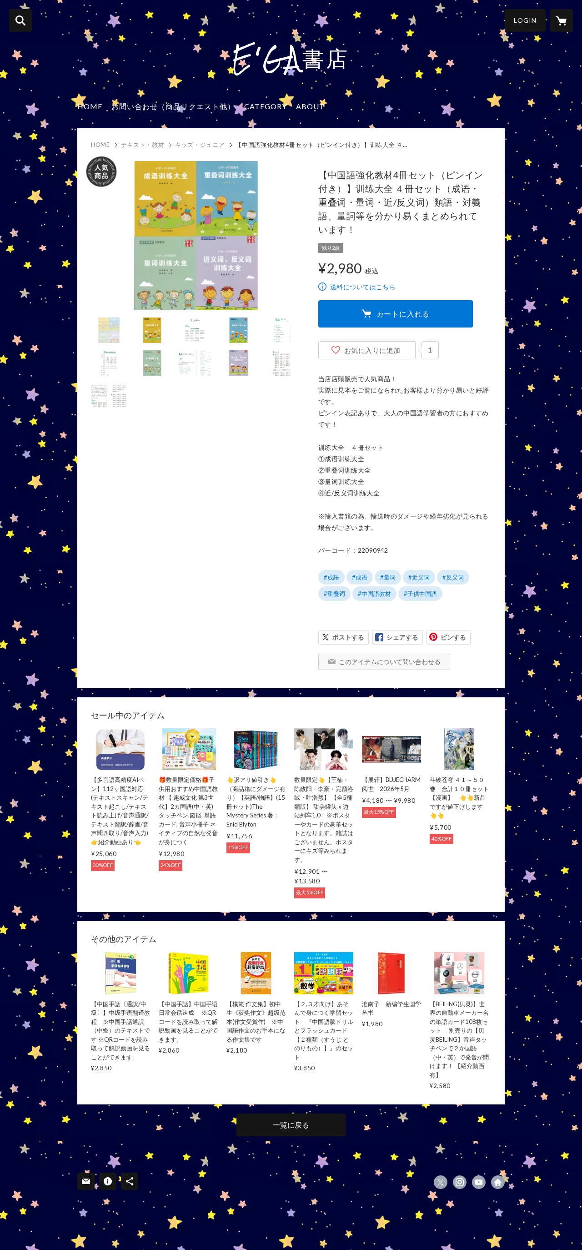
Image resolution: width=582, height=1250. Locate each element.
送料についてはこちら (363, 287)
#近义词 (419, 577)
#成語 (331, 577)
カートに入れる (403, 313)
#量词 (388, 577)
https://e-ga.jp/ (498, 1182)
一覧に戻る (291, 1124)
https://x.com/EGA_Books (440, 1182)
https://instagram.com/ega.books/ (460, 1182)
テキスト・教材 (143, 144)
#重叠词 (334, 593)
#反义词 (453, 577)
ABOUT (310, 106)
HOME (89, 106)
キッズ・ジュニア (200, 144)
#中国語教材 (374, 593)
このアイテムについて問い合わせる (390, 661)
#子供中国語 (420, 593)
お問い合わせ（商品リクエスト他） (173, 106)
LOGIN (525, 20)
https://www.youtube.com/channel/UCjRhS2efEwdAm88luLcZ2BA (479, 1182)
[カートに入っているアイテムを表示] (561, 20)
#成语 (359, 577)
